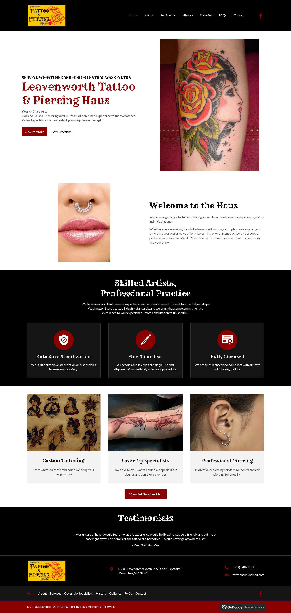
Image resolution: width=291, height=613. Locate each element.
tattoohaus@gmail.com (248, 574)
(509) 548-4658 (243, 567)
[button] (260, 15)
